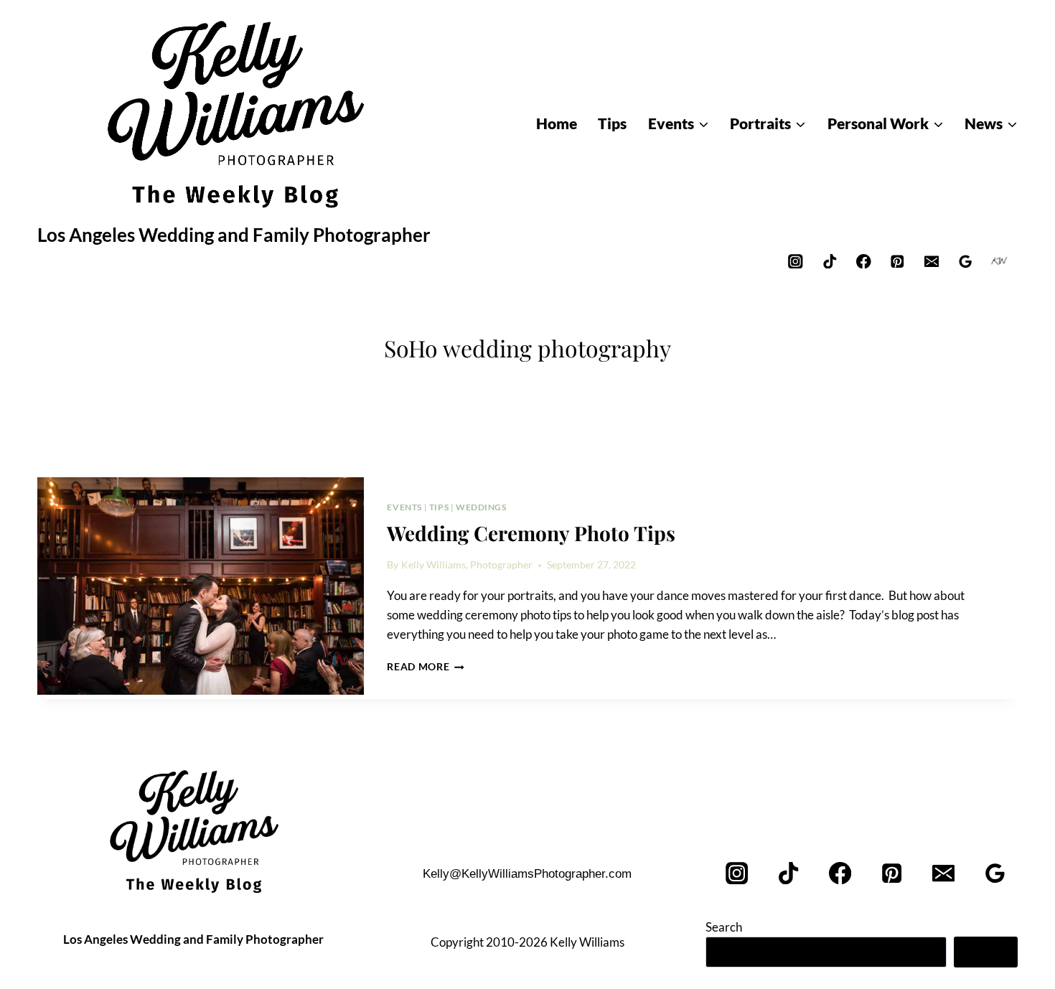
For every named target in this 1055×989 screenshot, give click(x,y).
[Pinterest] (897, 261)
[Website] (999, 261)
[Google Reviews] (965, 261)
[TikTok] (829, 261)
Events (404, 507)
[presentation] (200, 586)
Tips (439, 507)
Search (723, 926)
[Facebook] (863, 261)
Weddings (481, 507)
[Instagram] (795, 261)
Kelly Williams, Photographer (467, 565)
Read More (425, 666)
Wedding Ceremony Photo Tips (531, 533)
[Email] (931, 261)
